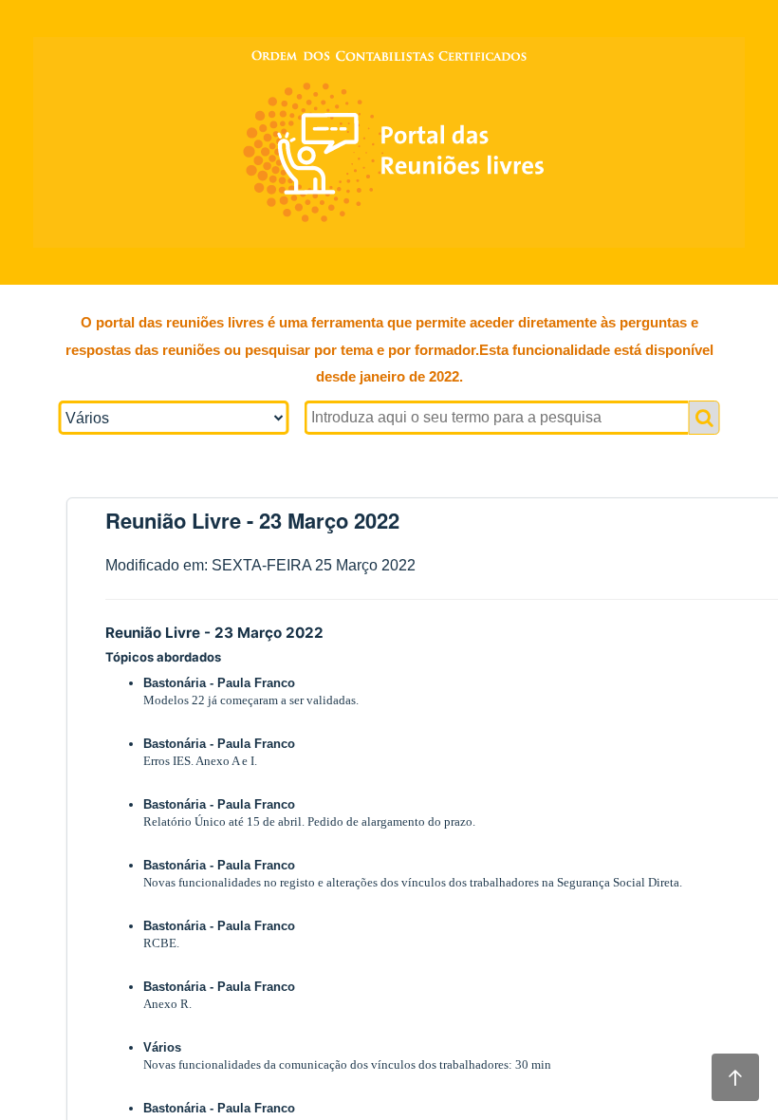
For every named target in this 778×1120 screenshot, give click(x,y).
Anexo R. (167, 1004)
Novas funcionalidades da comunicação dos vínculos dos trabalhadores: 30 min (347, 1064)
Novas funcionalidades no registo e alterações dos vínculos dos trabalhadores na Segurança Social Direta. (412, 882)
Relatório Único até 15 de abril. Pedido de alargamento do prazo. (309, 821)
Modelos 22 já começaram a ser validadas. (251, 700)
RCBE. (161, 943)
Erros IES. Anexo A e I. (200, 761)
